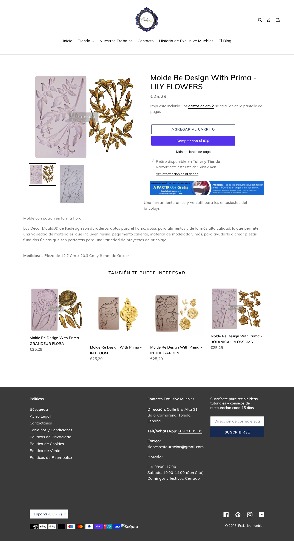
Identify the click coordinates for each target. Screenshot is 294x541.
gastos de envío (201, 106)
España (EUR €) (48, 514)
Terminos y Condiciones (51, 429)
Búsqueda (39, 409)
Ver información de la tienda (177, 174)
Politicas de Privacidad (50, 436)
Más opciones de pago (193, 151)
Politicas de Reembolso (51, 457)
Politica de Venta (45, 450)
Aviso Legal (40, 416)
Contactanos (41, 423)
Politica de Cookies (47, 443)
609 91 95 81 (190, 431)
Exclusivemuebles (251, 526)
